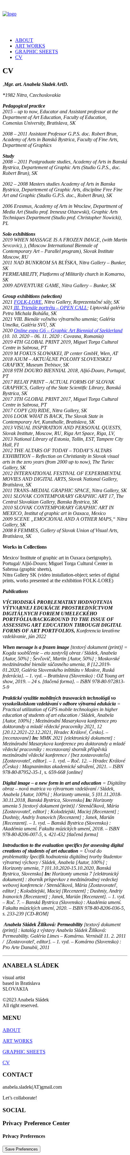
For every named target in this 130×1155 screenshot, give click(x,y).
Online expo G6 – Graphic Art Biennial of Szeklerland (68, 330)
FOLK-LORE (28, 302)
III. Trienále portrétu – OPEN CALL (50, 307)
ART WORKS (30, 46)
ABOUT (24, 40)
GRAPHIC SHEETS (36, 51)
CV (18, 57)
